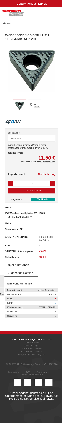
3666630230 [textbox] (16, 138)
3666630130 (14, 133)
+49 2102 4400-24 (34, 351)
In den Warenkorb (33, 190)
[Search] (44, 13)
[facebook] (38, 382)
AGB (28, 372)
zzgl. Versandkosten (46, 162)
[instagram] (17, 382)
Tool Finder (43, 199)
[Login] (38, 13)
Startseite (7, 23)
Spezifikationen (18, 265)
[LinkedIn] (27, 382)
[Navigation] (57, 13)
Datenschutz (43, 372)
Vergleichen (16, 199)
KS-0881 (43, 251)
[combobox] (31, 138)
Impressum (13, 372)
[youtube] (48, 382)
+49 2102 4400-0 (34, 348)
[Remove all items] (49, 138)
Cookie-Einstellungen (32, 374)
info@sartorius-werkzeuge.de (31, 354)
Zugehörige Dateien (20, 272)
